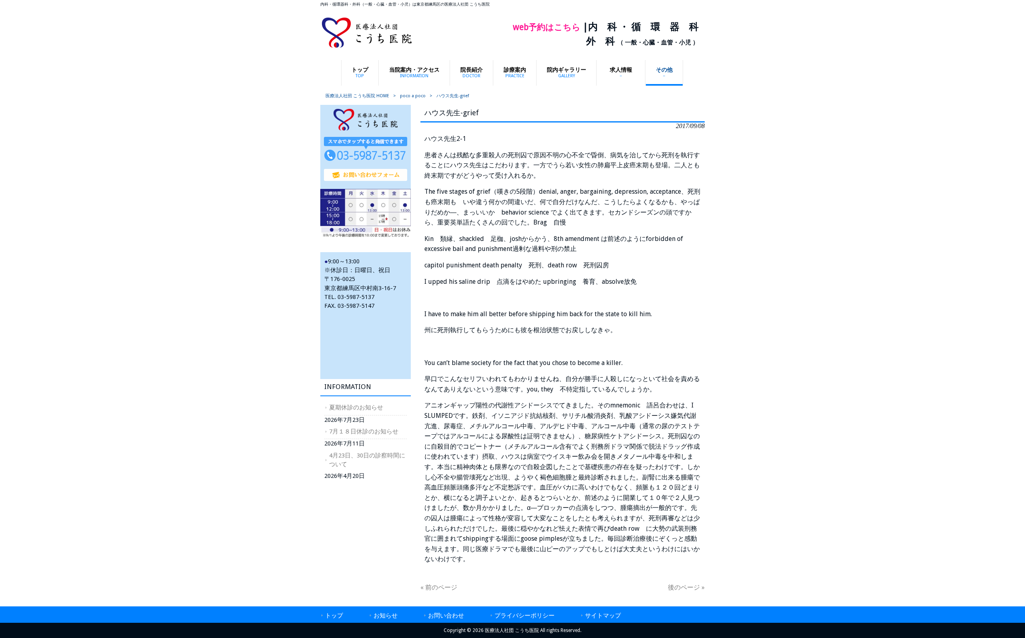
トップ (334, 615)
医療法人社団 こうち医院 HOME (357, 95)
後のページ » (686, 587)
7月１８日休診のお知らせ (363, 431)
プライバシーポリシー (524, 615)
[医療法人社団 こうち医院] (366, 47)
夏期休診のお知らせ (356, 407)
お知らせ (386, 615)
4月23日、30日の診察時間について (367, 460)
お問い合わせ (446, 615)
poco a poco (413, 95)
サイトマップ (603, 615)
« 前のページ (438, 587)
